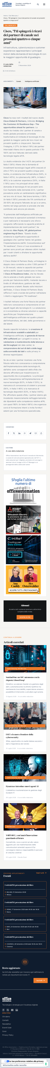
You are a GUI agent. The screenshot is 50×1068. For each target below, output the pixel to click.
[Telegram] (30, 433)
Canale (18, 81)
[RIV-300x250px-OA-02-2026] (23, 477)
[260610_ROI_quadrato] (23, 566)
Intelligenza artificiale (32, 81)
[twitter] (8, 1010)
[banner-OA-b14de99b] (23, 536)
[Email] (35, 433)
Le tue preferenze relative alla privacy (26, 1061)
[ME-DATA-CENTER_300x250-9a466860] (23, 506)
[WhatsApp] (24, 433)
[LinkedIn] (19, 433)
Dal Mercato (10, 25)
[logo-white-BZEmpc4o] (6, 998)
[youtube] (12, 1010)
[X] (14, 433)
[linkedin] (17, 1010)
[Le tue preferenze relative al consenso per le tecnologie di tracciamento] (46, 1064)
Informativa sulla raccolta (14, 1065)
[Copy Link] (41, 433)
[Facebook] (8, 433)
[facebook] (3, 1010)
